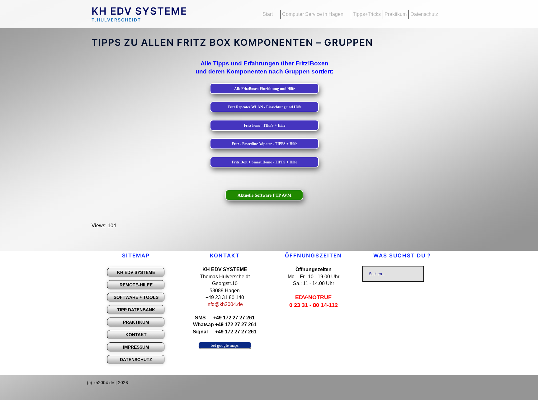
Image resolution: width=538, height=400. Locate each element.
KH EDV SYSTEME (139, 11)
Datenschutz (424, 14)
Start (267, 14)
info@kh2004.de (224, 304)
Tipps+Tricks (367, 14)
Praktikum (396, 14)
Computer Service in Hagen (312, 14)
